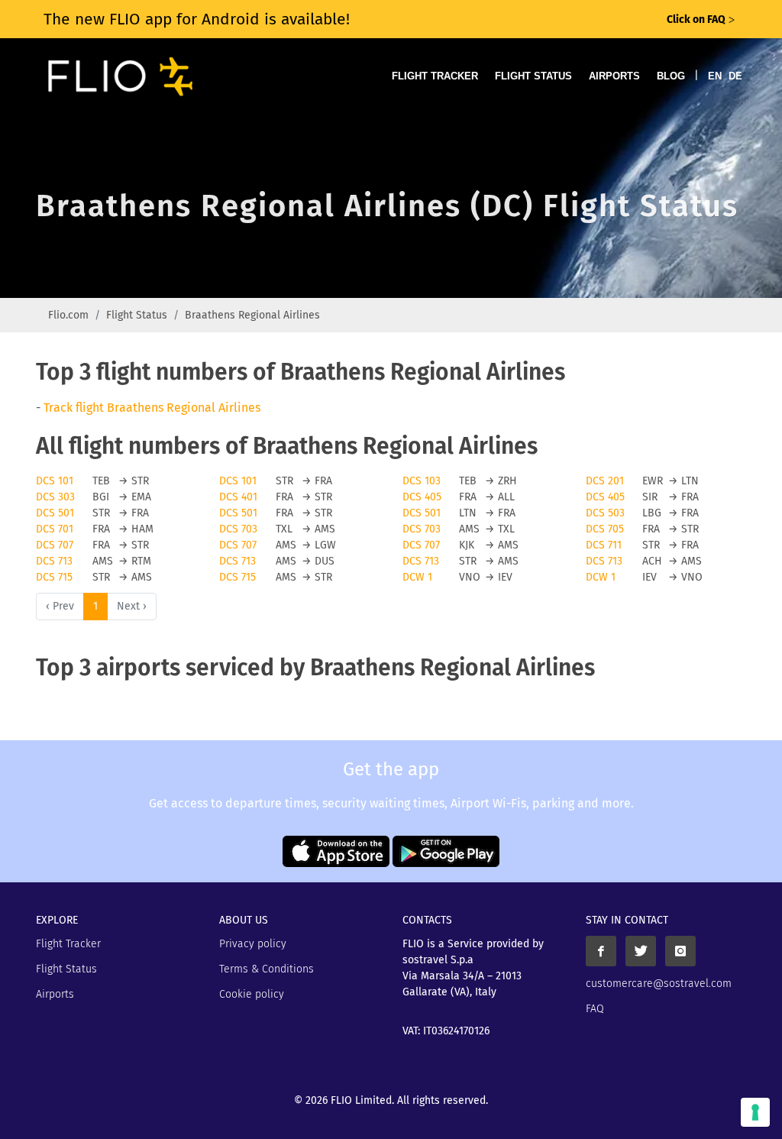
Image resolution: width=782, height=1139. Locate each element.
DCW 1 (417, 577)
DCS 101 (54, 480)
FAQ (595, 1008)
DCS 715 (54, 577)
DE (735, 76)
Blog (671, 76)
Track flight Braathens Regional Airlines (152, 407)
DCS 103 (421, 480)
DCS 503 (605, 512)
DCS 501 (55, 512)
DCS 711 (604, 545)
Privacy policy (252, 943)
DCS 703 (238, 529)
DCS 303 (55, 496)
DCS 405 (421, 496)
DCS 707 (54, 545)
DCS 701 (54, 529)
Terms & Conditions (266, 969)
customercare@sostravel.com (659, 983)
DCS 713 (54, 561)
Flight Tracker (435, 76)
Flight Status (533, 76)
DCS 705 (605, 529)
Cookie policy (251, 994)
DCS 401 (238, 496)
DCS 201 (605, 480)
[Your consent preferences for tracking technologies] (755, 1112)
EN (715, 76)
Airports (614, 76)
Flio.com (68, 315)
